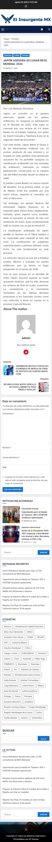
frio (15, 669)
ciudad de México (19, 642)
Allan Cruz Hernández (13, 632)
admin (26, 338)
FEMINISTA (9, 664)
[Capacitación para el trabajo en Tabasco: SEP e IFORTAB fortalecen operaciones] (11, 514)
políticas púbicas (29, 691)
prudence (29, 702)
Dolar (16, 659)
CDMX (30, 637)
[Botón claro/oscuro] (43, 29)
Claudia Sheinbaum (12, 648)
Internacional (35, 527)
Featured (27, 659)
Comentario (8, 413)
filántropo (35, 664)
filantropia (22, 664)
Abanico (7, 626)
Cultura (7, 659)
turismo (24, 718)
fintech (7, 669)
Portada (25, 55)
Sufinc (39, 712)
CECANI (40, 637)
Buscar (8, 730)
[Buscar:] (20, 552)
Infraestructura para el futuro (28, 675)
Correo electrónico (11, 457)
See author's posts (26, 345)
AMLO (29, 632)
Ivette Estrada (10, 680)
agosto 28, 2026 (30, 521)
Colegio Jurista (10, 653)
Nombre (7, 447)
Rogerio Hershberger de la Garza (18, 712)
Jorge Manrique (11, 685)
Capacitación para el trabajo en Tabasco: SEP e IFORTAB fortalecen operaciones (34, 515)
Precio (17, 696)
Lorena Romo (28, 685)
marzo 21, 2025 (11, 68)
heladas (7, 675)
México (41, 685)
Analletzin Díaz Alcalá (13, 637)
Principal (28, 696)
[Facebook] (26, 6)
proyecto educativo (12, 702)
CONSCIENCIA (27, 653)
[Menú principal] (2, 29)
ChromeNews (19, 839)
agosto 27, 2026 (30, 542)
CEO (6, 642)
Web (4, 467)
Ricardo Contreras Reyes (15, 707)
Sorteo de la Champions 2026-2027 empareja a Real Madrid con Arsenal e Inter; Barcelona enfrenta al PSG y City (35, 534)
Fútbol (16, 55)
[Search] (49, 29)
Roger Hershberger (38, 707)
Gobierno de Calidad (30, 669)
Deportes (8, 55)
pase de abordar (11, 691)
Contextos (42, 653)
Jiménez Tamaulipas (29, 680)
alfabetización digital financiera (29, 626)
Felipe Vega (40, 659)
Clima (28, 648)
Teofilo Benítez (10, 718)
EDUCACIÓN (26, 509)
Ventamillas (37, 718)
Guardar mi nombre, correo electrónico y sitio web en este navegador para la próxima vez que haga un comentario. (26, 480)
